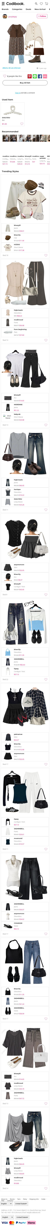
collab (43, 1199)
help (2, 1201)
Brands (5, 9)
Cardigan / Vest (8, 159)
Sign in (17, 93)
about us (4, 1199)
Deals (28, 9)
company (10, 1201)
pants (34, 159)
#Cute (11, 68)
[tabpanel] (5, 149)
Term (19, 1199)
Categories (17, 9)
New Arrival (40, 9)
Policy (25, 1199)
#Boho (5, 68)
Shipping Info (34, 1199)
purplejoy (12, 16)
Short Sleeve (29, 159)
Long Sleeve (21, 159)
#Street (17, 68)
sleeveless (14, 159)
